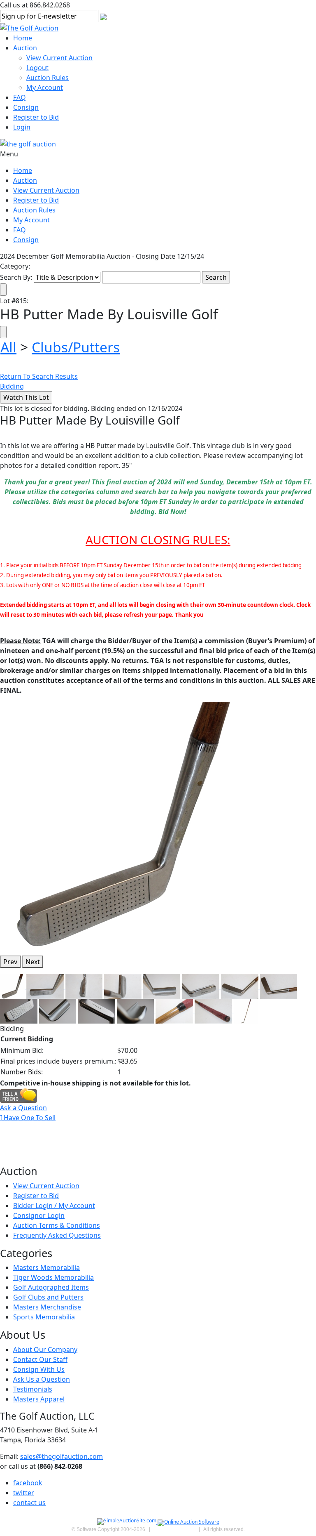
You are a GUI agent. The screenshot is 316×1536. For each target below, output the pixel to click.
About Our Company (45, 1349)
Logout (37, 67)
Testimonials (32, 1389)
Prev (10, 961)
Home (22, 37)
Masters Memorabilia (46, 1267)
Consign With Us (39, 1369)
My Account (44, 87)
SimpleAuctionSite (174, 1529)
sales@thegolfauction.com (61, 1456)
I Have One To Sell (28, 1117)
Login (21, 127)
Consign (26, 107)
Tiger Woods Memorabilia (53, 1277)
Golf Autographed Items (51, 1287)
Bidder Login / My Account (54, 1205)
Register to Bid (36, 117)
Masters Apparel (39, 1399)
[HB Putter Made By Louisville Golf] (123, 825)
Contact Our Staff (40, 1359)
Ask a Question (23, 1107)
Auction (25, 47)
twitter (23, 1492)
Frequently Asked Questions (57, 1235)
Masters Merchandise (47, 1307)
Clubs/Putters (76, 346)
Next (33, 961)
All (8, 346)
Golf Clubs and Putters (48, 1297)
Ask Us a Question (41, 1379)
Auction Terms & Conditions (56, 1225)
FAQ (19, 97)
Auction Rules (47, 77)
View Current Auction (59, 57)
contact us (29, 1502)
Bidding (12, 386)
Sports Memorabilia (44, 1316)
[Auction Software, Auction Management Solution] (127, 1522)
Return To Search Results (39, 376)
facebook (27, 1482)
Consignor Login (39, 1215)
